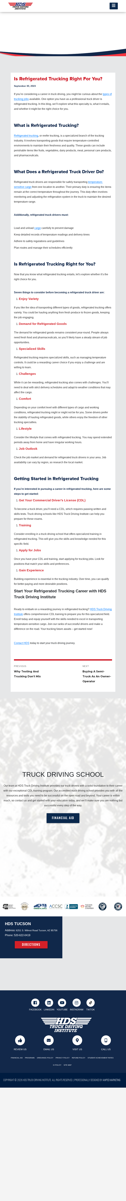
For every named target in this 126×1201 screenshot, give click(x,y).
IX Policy (57, 1065)
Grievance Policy (45, 1058)
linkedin (49, 1009)
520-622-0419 (22, 935)
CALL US (106, 1049)
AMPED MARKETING (111, 1080)
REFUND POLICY (78, 1058)
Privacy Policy (63, 1058)
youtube (62, 1009)
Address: (10, 930)
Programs (30, 1058)
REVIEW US (20, 1049)
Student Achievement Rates (101, 1058)
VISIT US (77, 1049)
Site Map (68, 1065)
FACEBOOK (35, 1009)
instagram (76, 1009)
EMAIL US (48, 1049)
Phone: (9, 935)
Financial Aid (17, 1058)
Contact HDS (21, 643)
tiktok (90, 1009)
